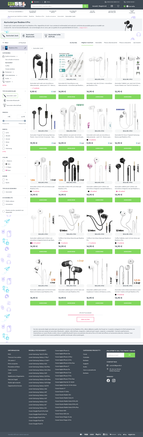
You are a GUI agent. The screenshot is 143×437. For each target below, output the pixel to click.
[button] (43, 88)
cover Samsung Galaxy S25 (38, 373)
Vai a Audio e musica (12, 59)
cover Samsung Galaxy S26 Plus (39, 367)
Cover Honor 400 (60, 410)
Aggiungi (43, 97)
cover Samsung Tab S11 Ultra (38, 354)
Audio (85, 367)
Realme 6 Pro (40, 16)
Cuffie (7, 66)
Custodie (86, 357)
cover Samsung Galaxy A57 (38, 392)
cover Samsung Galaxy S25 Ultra (39, 379)
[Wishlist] (118, 6)
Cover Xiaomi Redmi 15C (63, 395)
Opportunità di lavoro (15, 386)
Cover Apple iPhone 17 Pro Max (65, 379)
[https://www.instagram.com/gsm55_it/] (113, 380)
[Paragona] (48, 55)
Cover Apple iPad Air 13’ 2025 (64, 382)
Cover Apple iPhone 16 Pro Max (65, 363)
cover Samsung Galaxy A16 (38, 408)
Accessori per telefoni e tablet (17, 16)
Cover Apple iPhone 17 (62, 366)
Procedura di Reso (14, 367)
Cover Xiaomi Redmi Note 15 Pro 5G (66, 401)
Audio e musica (51, 16)
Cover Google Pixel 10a (36, 420)
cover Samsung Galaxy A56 (38, 389)
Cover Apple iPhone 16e (62, 353)
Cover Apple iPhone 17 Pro (63, 376)
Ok (130, 355)
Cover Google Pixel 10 (36, 424)
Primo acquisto (13, 363)
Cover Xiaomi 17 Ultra (62, 391)
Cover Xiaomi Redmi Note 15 (64, 398)
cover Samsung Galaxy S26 (38, 363)
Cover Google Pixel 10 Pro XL (38, 414)
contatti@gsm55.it (115, 365)
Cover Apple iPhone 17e (62, 369)
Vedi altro (85, 319)
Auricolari (61, 16)
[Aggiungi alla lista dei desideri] (53, 55)
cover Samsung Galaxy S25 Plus (39, 376)
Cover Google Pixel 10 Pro (37, 417)
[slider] (3, 121)
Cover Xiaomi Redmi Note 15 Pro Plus (67, 407)
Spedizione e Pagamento (16, 376)
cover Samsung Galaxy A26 (38, 401)
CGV (9, 373)
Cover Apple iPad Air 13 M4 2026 (65, 385)
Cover (85, 354)
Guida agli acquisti (14, 382)
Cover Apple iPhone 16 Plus (63, 357)
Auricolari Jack (70, 16)
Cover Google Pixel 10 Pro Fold (38, 411)
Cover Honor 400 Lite (62, 414)
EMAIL (48, 2)
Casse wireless (10, 69)
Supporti (85, 363)
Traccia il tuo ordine (14, 357)
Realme (31, 16)
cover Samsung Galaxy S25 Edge (40, 382)
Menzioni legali (13, 379)
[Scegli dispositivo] (25, 48)
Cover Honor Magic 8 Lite (63, 417)
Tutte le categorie (15, 11)
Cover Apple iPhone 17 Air (63, 372)
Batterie (85, 360)
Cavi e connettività (89, 370)
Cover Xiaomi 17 (60, 388)
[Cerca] (85, 6)
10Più (4, 85)
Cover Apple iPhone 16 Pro (63, 360)
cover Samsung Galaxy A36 (38, 395)
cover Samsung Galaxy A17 (37, 405)
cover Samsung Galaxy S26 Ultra (39, 370)
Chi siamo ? (12, 360)
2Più (4, 151)
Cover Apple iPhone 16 (62, 350)
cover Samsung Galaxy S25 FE (39, 386)
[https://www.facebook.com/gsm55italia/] (108, 380)
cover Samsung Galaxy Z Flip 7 (39, 357)
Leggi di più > (83, 27)
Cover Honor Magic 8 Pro (63, 420)
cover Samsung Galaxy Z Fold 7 (39, 360)
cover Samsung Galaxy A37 (38, 398)
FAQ (9, 354)
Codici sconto (12, 370)
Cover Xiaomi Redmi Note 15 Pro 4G (66, 404)
